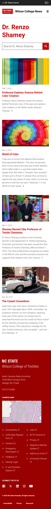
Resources (29, 503)
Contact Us (10, 443)
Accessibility (7, 503)
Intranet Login (11, 462)
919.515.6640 (8, 389)
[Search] (46, 46)
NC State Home (12, 2)
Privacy (19, 503)
